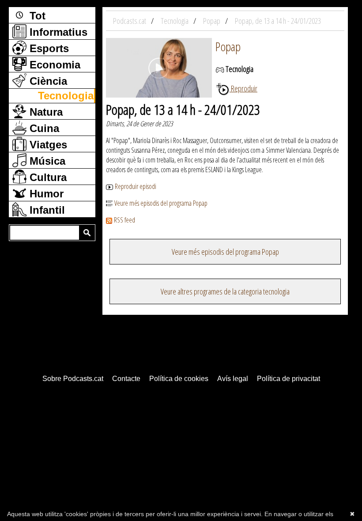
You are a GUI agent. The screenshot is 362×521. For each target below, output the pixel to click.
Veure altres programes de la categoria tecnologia (225, 291)
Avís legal (232, 378)
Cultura (46, 177)
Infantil (45, 210)
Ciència (46, 81)
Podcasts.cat (130, 20)
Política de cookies (178, 378)
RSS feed (124, 220)
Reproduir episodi (135, 186)
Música (45, 161)
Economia (53, 65)
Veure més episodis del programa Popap (160, 203)
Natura (44, 112)
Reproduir (243, 88)
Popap (228, 46)
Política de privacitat (288, 378)
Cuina (42, 128)
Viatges (46, 145)
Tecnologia (66, 96)
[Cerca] (87, 233)
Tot (35, 16)
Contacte (126, 378)
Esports (47, 48)
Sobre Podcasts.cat (72, 378)
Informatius (56, 32)
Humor (45, 194)
